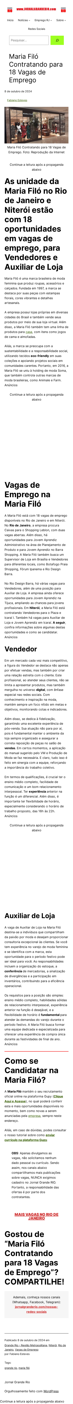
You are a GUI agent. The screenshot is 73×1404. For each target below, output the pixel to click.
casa (29, 332)
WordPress (51, 1391)
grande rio (10, 1367)
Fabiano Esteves (17, 100)
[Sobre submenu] (65, 20)
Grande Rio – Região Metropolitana (25, 1345)
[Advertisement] (36, 439)
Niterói (53, 1345)
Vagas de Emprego (26, 1349)
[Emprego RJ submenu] (51, 20)
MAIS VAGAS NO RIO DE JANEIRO (36, 1216)
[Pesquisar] (57, 40)
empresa (34, 1116)
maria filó (24, 1367)
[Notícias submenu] (29, 20)
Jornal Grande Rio (17, 1382)
